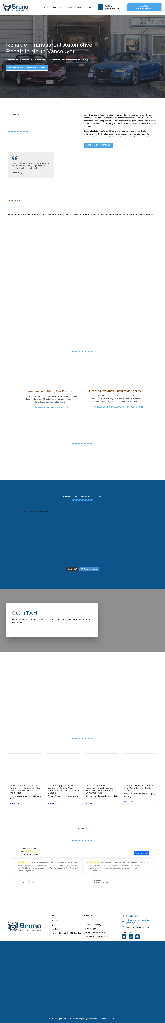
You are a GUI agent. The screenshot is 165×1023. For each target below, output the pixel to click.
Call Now (108, 6)
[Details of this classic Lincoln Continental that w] (101, 554)
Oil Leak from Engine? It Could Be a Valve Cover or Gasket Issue (139, 788)
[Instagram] (131, 936)
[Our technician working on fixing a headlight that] (140, 532)
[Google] (137, 936)
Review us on (140, 853)
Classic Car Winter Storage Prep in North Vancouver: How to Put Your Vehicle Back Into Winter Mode (25, 789)
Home (45, 7)
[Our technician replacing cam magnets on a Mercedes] (63, 554)
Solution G (113, 1019)
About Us (57, 7)
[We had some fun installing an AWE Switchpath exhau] (63, 532)
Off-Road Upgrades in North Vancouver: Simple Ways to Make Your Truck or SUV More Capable (63, 789)
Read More (14, 804)
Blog (79, 7)
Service (69, 7)
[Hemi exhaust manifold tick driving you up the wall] (25, 532)
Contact (89, 7)
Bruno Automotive (102, 115)
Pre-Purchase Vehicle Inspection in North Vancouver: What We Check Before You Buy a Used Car (101, 789)
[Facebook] (124, 936)
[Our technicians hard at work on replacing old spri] (25, 554)
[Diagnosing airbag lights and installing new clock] (140, 554)
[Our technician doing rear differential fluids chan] (101, 532)
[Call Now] (100, 7)
